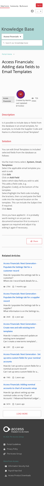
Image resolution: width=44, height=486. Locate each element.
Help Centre (5, 6)
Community (14, 6)
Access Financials (13, 37)
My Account (24, 6)
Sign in (39, 5)
